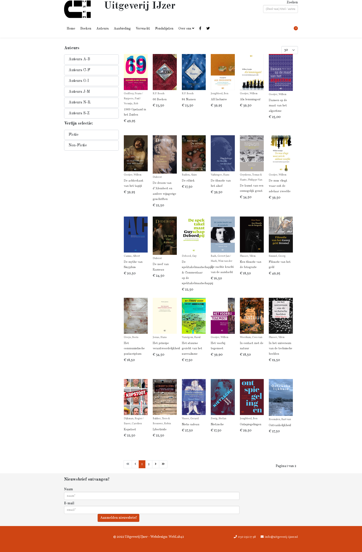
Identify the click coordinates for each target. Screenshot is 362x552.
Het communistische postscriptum (134, 348)
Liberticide (160, 429)
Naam (68, 489)
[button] (91, 59)
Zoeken (292, 2)
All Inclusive (219, 99)
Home (71, 28)
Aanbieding (122, 28)
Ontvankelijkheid (280, 425)
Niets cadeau (190, 424)
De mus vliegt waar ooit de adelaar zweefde (280, 186)
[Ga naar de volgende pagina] (155, 464)
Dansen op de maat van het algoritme (278, 105)
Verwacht (143, 28)
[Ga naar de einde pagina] (163, 464)
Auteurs (102, 28)
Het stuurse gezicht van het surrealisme (192, 348)
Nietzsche (217, 424)
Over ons (184, 28)
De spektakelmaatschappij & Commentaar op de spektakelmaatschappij (197, 273)
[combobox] (280, 9)
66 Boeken (160, 99)
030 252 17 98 (247, 537)
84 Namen (189, 99)
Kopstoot (130, 429)
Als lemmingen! (250, 99)
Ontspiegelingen (250, 424)
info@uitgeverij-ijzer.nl (281, 537)
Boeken (85, 28)
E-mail (69, 503)
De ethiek (188, 180)
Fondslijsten (164, 28)
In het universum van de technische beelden (280, 348)
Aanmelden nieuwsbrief (118, 518)
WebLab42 (176, 537)
